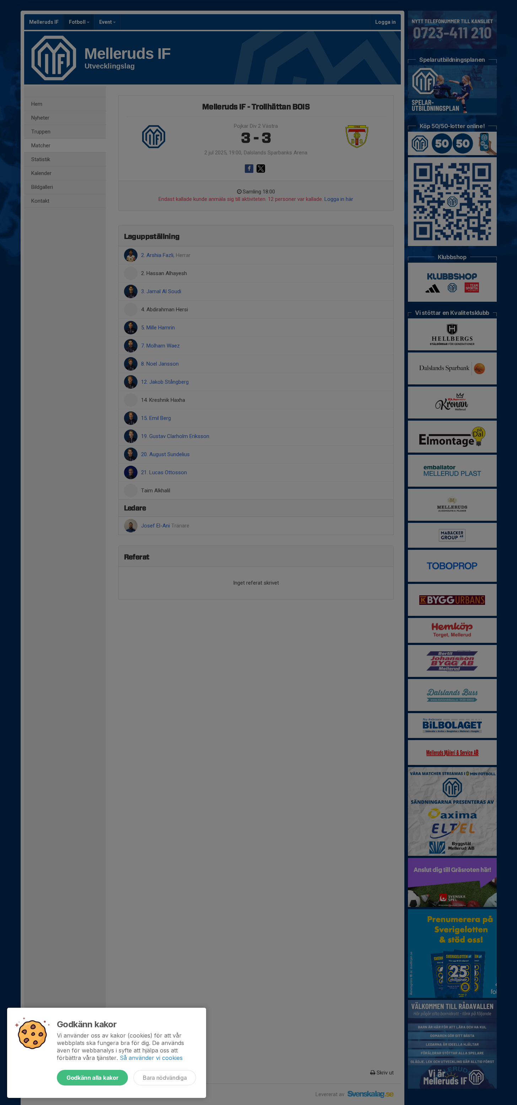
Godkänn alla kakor (92, 1077)
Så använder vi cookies (151, 1057)
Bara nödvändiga (165, 1077)
